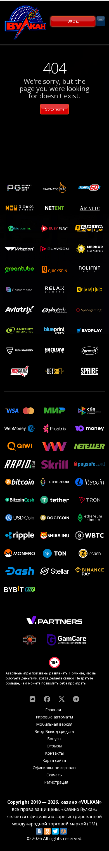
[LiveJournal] (71, 831)
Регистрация (56, 782)
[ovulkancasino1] (32, 699)
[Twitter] (55, 831)
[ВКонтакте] (39, 831)
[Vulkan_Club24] (76, 699)
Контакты (54, 753)
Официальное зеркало (54, 767)
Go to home (55, 109)
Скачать (54, 774)
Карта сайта (54, 760)
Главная (53, 709)
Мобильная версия (54, 724)
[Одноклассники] (47, 831)
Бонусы (54, 738)
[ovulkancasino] (47, 699)
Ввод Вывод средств (54, 731)
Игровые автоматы (54, 717)
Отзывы (54, 746)
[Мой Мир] (63, 831)
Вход (73, 21)
